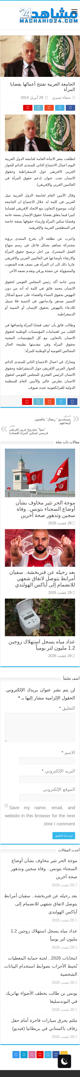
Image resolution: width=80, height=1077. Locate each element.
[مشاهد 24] (48, 15)
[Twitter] (48, 1054)
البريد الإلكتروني (58, 770)
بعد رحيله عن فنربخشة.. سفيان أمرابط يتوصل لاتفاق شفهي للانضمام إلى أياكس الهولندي (42, 578)
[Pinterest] (40, 1054)
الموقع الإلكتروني (59, 789)
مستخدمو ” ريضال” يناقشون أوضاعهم (53, 420)
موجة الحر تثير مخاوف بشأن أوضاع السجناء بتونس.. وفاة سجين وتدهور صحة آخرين (45, 509)
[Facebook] (56, 1054)
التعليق (67, 708)
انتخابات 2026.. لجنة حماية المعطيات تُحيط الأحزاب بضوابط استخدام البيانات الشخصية (40, 966)
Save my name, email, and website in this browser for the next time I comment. (40, 815)
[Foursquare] (24, 1054)
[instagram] (16, 1054)
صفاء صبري (61, 97)
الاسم (68, 752)
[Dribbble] (32, 1054)
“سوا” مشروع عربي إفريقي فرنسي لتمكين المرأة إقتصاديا (28, 430)
